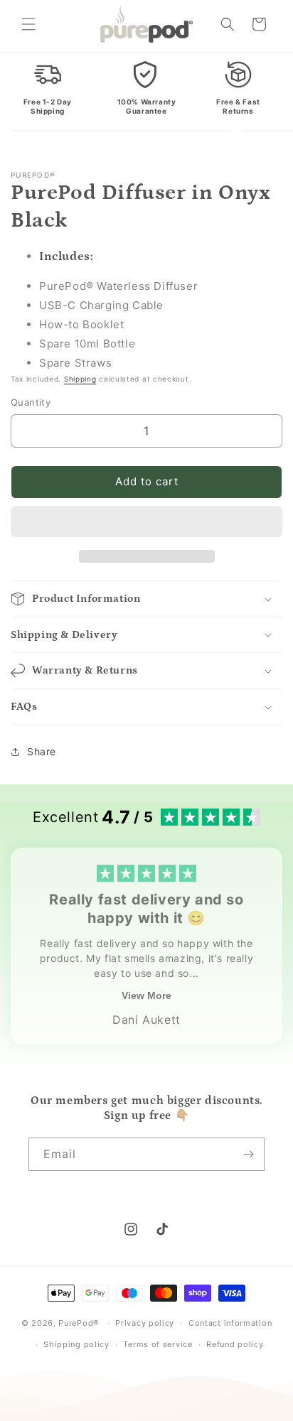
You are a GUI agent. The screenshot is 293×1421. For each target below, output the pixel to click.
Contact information (230, 1323)
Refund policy (234, 1344)
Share (41, 751)
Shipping (80, 378)
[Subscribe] (248, 1154)
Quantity (30, 402)
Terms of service (157, 1344)
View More (146, 995)
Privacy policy (144, 1323)
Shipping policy (76, 1344)
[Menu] (28, 24)
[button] (146, 522)
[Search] (227, 24)
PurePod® (78, 1323)
